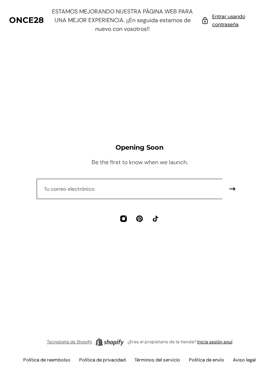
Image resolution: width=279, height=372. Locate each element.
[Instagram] (124, 219)
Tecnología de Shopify (69, 342)
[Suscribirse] (232, 189)
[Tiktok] (155, 219)
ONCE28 (26, 20)
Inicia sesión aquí (214, 342)
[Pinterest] (139, 219)
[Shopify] (110, 342)
